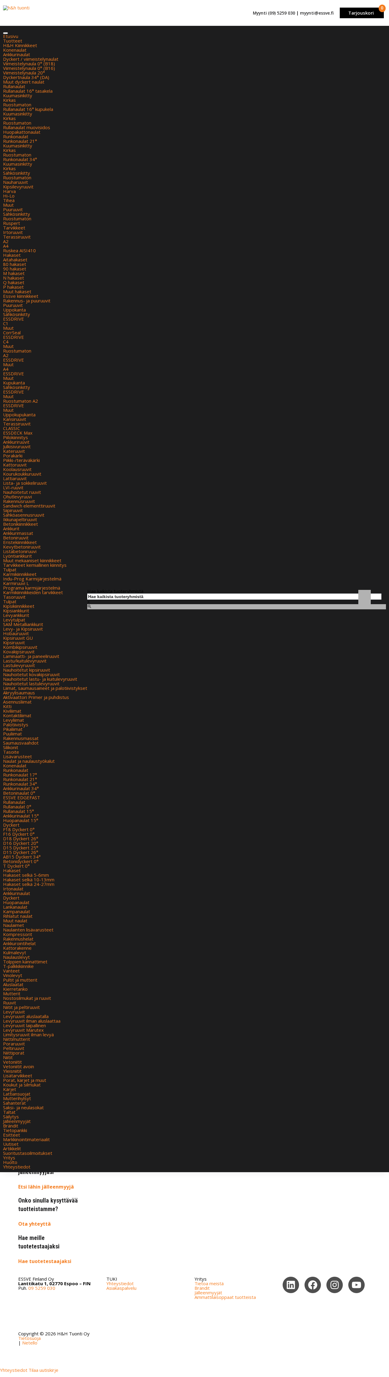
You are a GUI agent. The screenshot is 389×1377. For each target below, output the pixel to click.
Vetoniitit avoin (18, 1066)
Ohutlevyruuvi (17, 497)
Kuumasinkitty (17, 95)
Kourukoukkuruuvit (22, 474)
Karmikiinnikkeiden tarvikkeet (33, 592)
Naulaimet (13, 925)
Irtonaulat (13, 889)
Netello (29, 1343)
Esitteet (11, 1135)
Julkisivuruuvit (17, 446)
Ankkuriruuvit (16, 442)
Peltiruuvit (13, 1048)
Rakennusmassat (21, 738)
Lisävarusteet (17, 756)
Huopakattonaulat (21, 132)
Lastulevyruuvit (19, 665)
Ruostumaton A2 (20, 401)
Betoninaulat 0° (19, 793)
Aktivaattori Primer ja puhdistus (36, 697)
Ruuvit (9, 1003)
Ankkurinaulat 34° (21, 788)
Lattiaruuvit (15, 478)
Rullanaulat (14, 86)
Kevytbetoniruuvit (22, 547)
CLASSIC (11, 428)
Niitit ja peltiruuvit (21, 1007)
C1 (6, 323)
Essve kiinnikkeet (20, 296)
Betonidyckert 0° (21, 861)
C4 (6, 342)
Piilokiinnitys (15, 437)
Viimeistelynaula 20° (24, 73)
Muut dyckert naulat (23, 82)
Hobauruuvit (16, 633)
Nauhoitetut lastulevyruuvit (31, 683)
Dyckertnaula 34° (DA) (26, 77)
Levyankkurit (16, 615)
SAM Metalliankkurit (23, 624)
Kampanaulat (16, 911)
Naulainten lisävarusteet (28, 930)
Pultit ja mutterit (20, 980)
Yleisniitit (12, 1071)
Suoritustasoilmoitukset (27, 1153)
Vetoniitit (12, 1062)
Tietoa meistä (209, 1283)
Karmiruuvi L (16, 583)
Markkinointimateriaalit (26, 1139)
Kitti (7, 706)
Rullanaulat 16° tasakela (28, 91)
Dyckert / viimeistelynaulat (30, 59)
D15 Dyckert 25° (20, 848)
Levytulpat (14, 620)
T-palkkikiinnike (18, 966)
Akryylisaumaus (19, 693)
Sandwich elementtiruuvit (29, 506)
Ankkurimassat (18, 533)
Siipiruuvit (13, 510)
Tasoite (11, 752)
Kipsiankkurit (16, 611)
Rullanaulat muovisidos (26, 127)
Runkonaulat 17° (20, 775)
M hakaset (14, 273)
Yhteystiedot (16, 1167)
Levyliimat (13, 720)
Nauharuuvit (15, 182)
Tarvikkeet (14, 228)
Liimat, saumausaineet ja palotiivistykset (45, 688)
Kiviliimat (12, 711)
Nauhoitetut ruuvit (22, 492)
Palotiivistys (15, 724)
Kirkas (9, 100)
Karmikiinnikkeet (19, 574)
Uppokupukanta (19, 414)
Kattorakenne (17, 948)
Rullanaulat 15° (18, 811)
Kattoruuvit (15, 465)
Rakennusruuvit (19, 501)
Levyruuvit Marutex (23, 1030)
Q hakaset (13, 282)
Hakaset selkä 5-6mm (26, 875)
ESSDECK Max (18, 433)
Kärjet (9, 1089)
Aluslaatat (13, 984)
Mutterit (11, 993)
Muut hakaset (17, 291)
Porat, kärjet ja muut (24, 1080)
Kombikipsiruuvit (20, 647)
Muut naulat (15, 920)
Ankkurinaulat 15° (21, 816)
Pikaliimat (12, 729)
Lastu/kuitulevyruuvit (24, 661)
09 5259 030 (41, 1288)
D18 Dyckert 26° (20, 838)
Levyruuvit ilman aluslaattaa (31, 1021)
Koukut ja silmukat (22, 1085)
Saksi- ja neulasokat (23, 1107)
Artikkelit (12, 1148)
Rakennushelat (18, 939)
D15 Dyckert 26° (20, 852)
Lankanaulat (15, 907)
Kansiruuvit (14, 419)
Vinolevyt (12, 975)
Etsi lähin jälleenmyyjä (46, 1186)
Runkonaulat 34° (20, 159)
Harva (9, 191)
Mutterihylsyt (17, 1098)
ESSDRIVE (13, 319)
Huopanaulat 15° (20, 820)
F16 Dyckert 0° (19, 834)
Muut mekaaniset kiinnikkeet (32, 560)
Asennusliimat (17, 702)
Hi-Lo (9, 196)
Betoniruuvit (16, 538)
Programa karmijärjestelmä (31, 588)
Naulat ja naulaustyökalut (29, 761)
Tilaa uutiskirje (43, 1370)
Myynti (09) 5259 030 (274, 13)
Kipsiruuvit (14, 642)
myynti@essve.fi (317, 13)
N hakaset (13, 278)
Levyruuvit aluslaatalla (26, 1016)
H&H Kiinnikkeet (20, 45)
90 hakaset (14, 269)
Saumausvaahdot (21, 743)
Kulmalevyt (14, 952)
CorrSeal (12, 332)
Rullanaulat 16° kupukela (28, 109)
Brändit (10, 1126)
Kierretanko (15, 989)
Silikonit (10, 747)
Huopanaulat (16, 902)
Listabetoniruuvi (19, 551)
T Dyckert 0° (16, 866)
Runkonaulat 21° (20, 141)
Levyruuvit (14, 1012)
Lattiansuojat (16, 1094)
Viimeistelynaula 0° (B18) (29, 63)
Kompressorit (17, 934)
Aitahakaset (15, 259)
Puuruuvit (13, 209)
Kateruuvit (14, 451)
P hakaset (13, 287)
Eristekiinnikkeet (20, 542)
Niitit (8, 1057)
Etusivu (10, 36)
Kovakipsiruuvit (19, 652)
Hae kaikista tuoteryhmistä (115, 591)
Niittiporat (13, 1053)
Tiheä (9, 200)
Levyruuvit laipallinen (24, 1025)
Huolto (10, 1162)
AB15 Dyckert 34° (22, 857)
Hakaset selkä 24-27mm (28, 884)
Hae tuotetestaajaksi (44, 1261)
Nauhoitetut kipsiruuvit (26, 670)
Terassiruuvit (17, 237)
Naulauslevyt (16, 957)
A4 (6, 246)
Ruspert (11, 223)
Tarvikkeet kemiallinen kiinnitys (35, 565)
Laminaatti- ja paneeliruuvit (31, 656)
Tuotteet (12, 41)
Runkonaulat (15, 136)
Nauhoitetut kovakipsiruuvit (31, 674)
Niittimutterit (16, 1039)
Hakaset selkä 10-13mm (28, 879)
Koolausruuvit (17, 469)
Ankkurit (11, 528)
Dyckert (11, 825)
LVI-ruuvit (13, 487)
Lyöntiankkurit (17, 556)
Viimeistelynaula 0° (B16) (29, 68)
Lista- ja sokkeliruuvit (25, 483)
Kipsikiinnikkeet (18, 606)
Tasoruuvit (14, 597)
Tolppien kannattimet (25, 962)
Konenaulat (14, 50)
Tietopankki (15, 1130)
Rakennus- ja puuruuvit (26, 301)
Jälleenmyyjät (17, 1121)
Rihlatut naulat (18, 916)
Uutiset (11, 1144)
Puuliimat (12, 734)
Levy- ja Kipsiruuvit (23, 629)
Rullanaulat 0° (17, 807)
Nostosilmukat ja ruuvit (27, 998)
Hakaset (12, 255)
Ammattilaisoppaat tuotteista (225, 1297)
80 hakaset (14, 264)
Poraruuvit (14, 1044)
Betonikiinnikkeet (20, 524)
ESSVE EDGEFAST (21, 797)
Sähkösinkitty (16, 173)
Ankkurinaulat (16, 54)
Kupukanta (14, 383)
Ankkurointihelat (19, 943)
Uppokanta (14, 310)
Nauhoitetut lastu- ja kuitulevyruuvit (40, 679)
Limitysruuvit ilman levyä (28, 1034)
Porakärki (12, 456)
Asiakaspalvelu (121, 1288)
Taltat (9, 1112)
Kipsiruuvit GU (18, 638)
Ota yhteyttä (34, 1223)
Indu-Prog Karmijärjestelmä (32, 579)
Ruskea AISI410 (19, 250)
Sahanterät (14, 1103)
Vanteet (11, 971)
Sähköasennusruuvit (23, 515)
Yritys (9, 1158)
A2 (6, 241)
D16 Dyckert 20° (20, 843)
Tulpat (9, 569)
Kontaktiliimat (17, 715)
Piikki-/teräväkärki (21, 460)
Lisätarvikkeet (17, 1075)
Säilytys (11, 1117)
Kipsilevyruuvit (18, 187)
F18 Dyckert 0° (19, 829)
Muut (8, 205)
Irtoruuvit (13, 232)
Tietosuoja (29, 1338)
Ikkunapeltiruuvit (20, 519)
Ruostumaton (17, 105)
